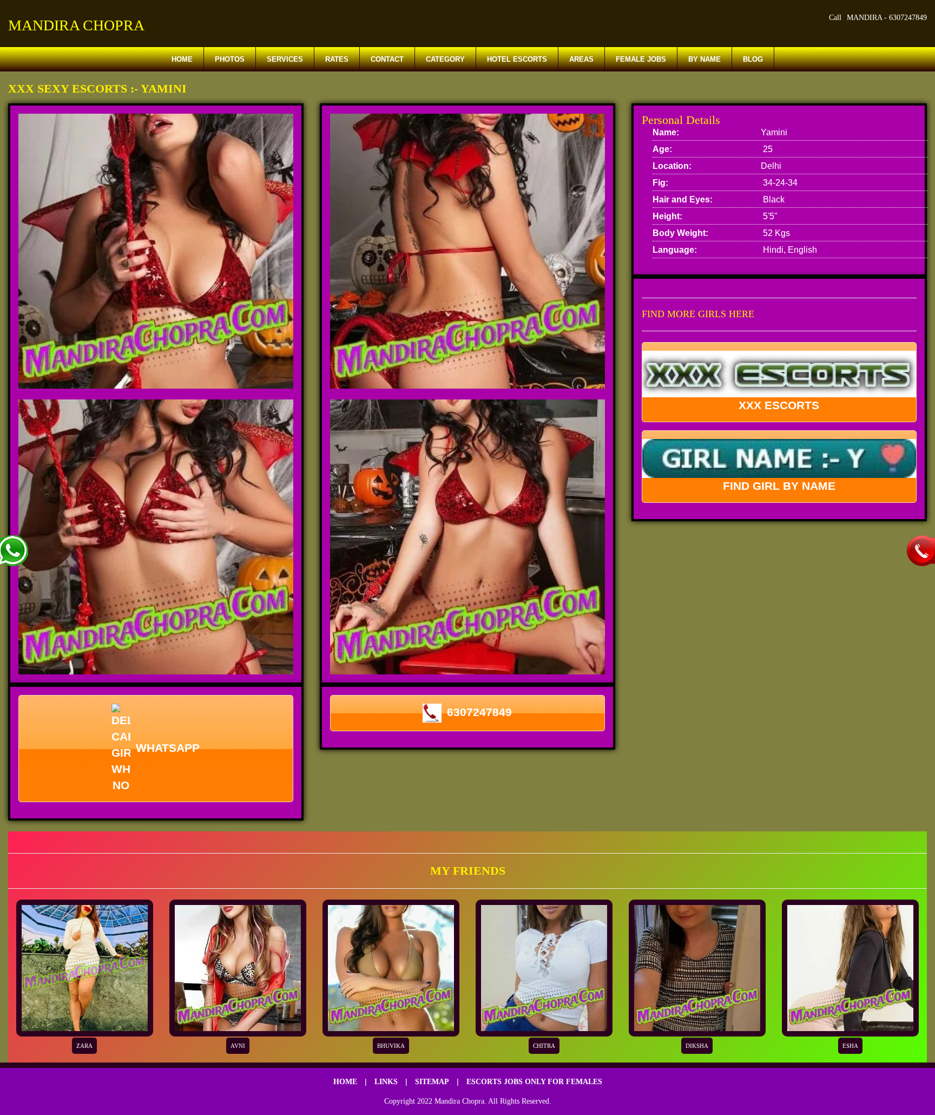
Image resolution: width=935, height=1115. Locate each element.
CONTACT (387, 59)
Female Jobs (641, 59)
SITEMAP (432, 1082)
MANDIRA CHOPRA (76, 25)
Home (182, 59)
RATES (336, 59)
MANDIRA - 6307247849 (887, 18)
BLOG (753, 59)
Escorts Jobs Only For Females (534, 1082)
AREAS (581, 59)
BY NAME (704, 59)
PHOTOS (230, 59)
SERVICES (285, 59)
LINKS (386, 1082)
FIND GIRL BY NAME (779, 486)
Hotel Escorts (517, 59)
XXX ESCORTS (779, 405)
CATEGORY (445, 59)
